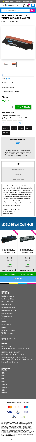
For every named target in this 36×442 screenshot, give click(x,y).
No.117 (28, 128)
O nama (3, 319)
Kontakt (3, 322)
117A (21, 128)
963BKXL (4, 384)
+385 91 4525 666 (10, 360)
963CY (3, 390)
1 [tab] (15, 278)
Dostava (3, 327)
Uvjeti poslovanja (6, 316)
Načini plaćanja (6, 324)
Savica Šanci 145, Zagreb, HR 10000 (12, 354)
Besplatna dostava (9, 1)
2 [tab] (18, 278)
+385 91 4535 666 (26, 360)
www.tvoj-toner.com (10, 435)
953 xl (3, 373)
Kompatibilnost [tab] (18, 169)
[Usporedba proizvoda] (9, 123)
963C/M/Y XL (5, 387)
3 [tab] (21, 278)
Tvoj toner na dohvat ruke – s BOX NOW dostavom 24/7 (7, 302)
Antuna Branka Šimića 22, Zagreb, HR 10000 (15, 348)
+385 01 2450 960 (21, 358)
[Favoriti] (4, 123)
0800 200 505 (18, 1)
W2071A (5, 128)
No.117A (6, 133)
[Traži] (32, 10)
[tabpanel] (9, 253)
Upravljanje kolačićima (8, 339)
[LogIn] (24, 5)
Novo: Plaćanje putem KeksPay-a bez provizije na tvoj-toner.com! (8, 310)
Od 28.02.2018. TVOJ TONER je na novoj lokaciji (8, 333)
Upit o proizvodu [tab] (18, 180)
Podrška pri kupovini (7, 296)
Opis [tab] (18, 164)
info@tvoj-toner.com (28, 1)
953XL (3, 376)
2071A (14, 128)
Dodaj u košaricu (23, 107)
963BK (3, 381)
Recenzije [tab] (18, 174)
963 (2, 379)
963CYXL (4, 393)
